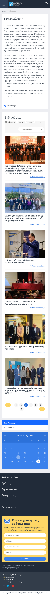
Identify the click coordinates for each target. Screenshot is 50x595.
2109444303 (10, 577)
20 (25, 457)
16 (45, 453)
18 (12, 457)
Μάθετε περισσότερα (37, 177)
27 (25, 461)
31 (5, 466)
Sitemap (16, 565)
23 (45, 457)
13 (25, 453)
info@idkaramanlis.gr (14, 582)
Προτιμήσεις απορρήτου (10, 568)
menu (4, 6)
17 (5, 457)
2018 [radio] (21, 122)
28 (32, 461)
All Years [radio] (11, 122)
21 (32, 457)
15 (38, 453)
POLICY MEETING (9, 427)
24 (5, 461)
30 (45, 461)
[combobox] (31, 129)
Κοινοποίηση (12, 106)
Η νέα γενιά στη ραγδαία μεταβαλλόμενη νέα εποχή (24, 347)
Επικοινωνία (9, 507)
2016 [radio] (38, 122)
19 (18, 457)
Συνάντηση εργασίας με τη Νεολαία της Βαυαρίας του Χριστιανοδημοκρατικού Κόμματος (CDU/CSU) (24, 218)
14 (32, 453)
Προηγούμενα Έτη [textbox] (28, 129)
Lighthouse (43, 593)
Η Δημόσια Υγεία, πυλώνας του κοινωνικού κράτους (20, 261)
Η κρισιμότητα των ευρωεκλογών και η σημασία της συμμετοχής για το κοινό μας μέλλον (25, 390)
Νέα (4, 501)
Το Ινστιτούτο (10, 477)
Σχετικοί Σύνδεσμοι (27, 565)
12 (18, 453)
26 (18, 461)
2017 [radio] (30, 122)
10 (5, 453)
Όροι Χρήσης (6, 565)
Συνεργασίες (9, 495)
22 (38, 457)
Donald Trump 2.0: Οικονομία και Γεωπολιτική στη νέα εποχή (20, 302)
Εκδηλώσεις (9, 423)
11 (12, 453)
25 (12, 461)
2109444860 (10, 579)
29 (38, 461)
